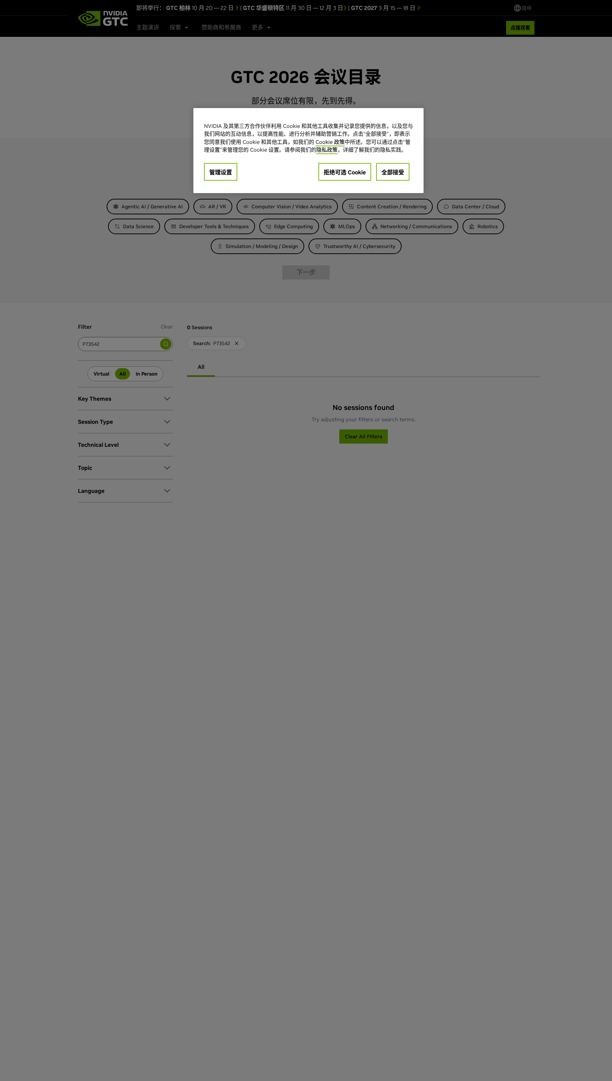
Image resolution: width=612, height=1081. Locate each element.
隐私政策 (327, 150)
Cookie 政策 (330, 142)
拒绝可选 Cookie (345, 172)
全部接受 (392, 172)
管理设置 (220, 172)
